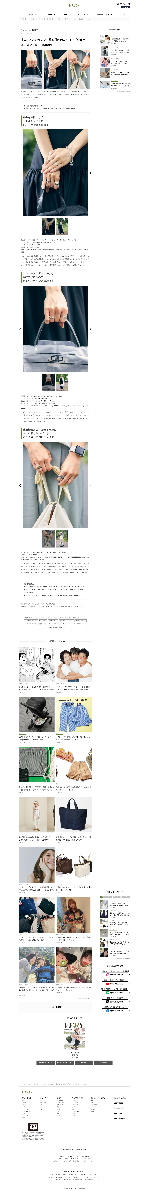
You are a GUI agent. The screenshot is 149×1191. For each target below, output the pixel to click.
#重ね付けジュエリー (65, 617)
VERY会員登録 (119, 1118)
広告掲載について (57, 1161)
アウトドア (75, 1105)
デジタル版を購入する (64, 1063)
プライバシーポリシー (76, 1158)
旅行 (73, 1107)
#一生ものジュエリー (31, 620)
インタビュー (94, 1102)
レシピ (74, 1100)
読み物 (92, 1111)
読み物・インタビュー (104, 14)
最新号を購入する (45, 1063)
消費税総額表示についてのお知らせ (74, 1149)
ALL (21, 19)
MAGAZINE (63, 1156)
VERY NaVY (118, 1113)
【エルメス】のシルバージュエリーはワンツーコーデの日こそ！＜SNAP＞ (52, 595)
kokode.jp (59, 1179)
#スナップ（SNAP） (31, 624)
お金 (73, 1113)
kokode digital (89, 1179)
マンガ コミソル (88, 1177)
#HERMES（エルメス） (66, 620)
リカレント (94, 1109)
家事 (73, 1109)
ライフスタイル (83, 14)
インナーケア (43, 1109)
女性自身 (51, 1177)
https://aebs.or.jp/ (39, 1139)
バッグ (30, 19)
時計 (45, 19)
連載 (92, 1100)
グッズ (58, 1109)
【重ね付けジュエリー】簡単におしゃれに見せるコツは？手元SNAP (50, 108)
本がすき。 (97, 1177)
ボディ (41, 1107)
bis (86, 1174)
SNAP (81, 19)
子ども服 (59, 1107)
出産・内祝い (60, 1105)
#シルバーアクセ (52, 617)
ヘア (41, 1105)
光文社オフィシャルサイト (89, 1161)
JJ (52, 1174)
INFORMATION (85, 1156)
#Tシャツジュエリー (79, 617)
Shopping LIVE (119, 1108)
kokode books (78, 1179)
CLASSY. (58, 1174)
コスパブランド (58, 19)
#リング (42, 617)
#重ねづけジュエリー (31, 617)
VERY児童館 (60, 1100)
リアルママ (60, 1115)
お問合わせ (77, 1161)
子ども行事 (60, 1111)
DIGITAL (70, 1156)
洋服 (50, 19)
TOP (20, 1084)
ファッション (32, 14)
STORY (71, 1174)
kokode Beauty (68, 1179)
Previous (20, 173)
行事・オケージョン (71, 19)
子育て (66, 14)
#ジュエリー (43, 620)
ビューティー (50, 14)
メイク (41, 1100)
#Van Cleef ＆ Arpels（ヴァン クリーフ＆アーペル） (70, 624)
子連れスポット (61, 1102)
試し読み (83, 1063)
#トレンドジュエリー (45, 624)
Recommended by (82, 998)
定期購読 (103, 1063)
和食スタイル (93, 1174)
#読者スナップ (53, 620)
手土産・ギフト (76, 1111)
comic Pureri (77, 1177)
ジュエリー (38, 19)
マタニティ (88, 19)
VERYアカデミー (95, 1105)
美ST (82, 1174)
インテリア (75, 1102)
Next (90, 173)
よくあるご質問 (68, 1161)
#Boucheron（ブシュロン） (55, 627)
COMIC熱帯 (69, 1177)
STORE (77, 1156)
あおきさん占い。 (120, 1098)
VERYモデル (94, 1107)
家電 (73, 1115)
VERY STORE (119, 1103)
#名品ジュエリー (81, 620)
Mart (76, 1174)
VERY (64, 1174)
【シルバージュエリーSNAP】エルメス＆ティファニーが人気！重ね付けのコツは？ (55, 586)
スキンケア (43, 1102)
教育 (58, 1113)
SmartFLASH (59, 1177)
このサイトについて (63, 1158)
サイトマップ (88, 1158)
